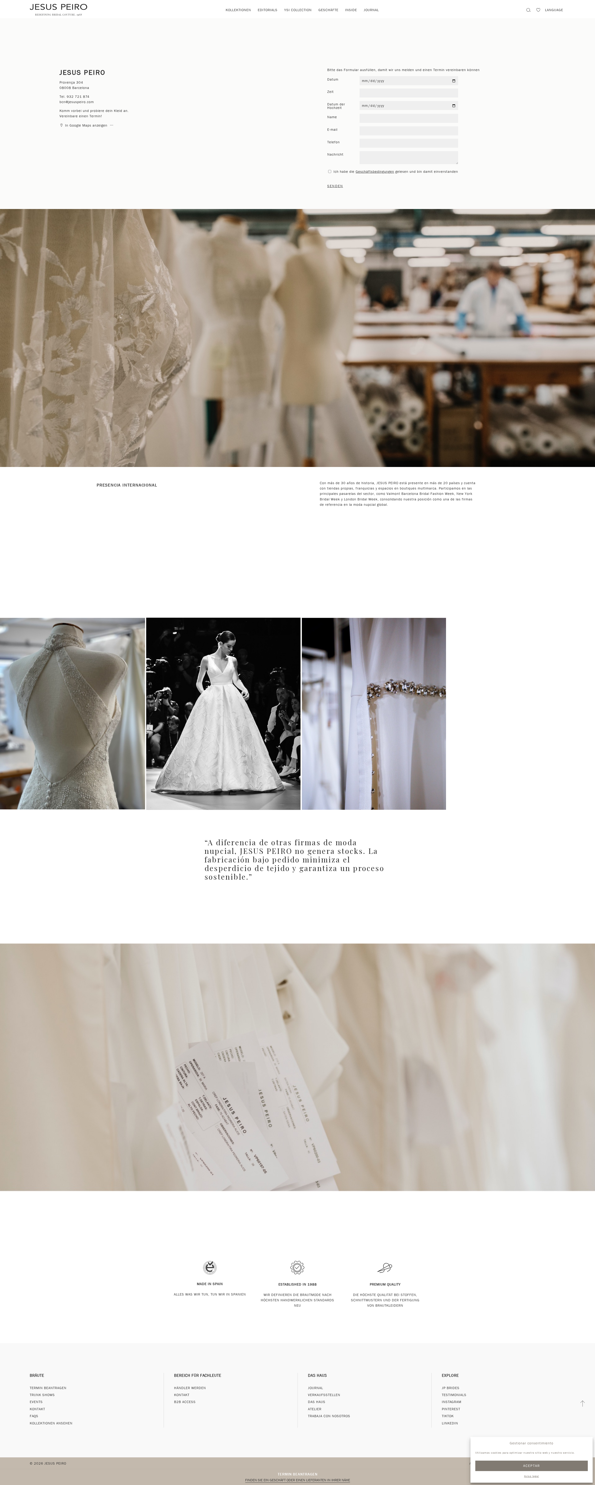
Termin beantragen (297, 1474)
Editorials (268, 10)
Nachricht (335, 154)
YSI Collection (298, 10)
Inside (351, 10)
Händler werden (190, 1388)
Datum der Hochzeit (336, 106)
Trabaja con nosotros (329, 1416)
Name (332, 117)
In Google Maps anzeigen (86, 125)
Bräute (37, 1375)
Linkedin (450, 1423)
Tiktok (448, 1416)
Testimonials (454, 1395)
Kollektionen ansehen (51, 1423)
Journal (371, 10)
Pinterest (451, 1409)
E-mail (332, 129)
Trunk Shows (42, 1395)
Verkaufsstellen (324, 1395)
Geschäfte (328, 10)
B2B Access (185, 1402)
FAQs (34, 1416)
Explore (450, 1375)
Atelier (314, 1409)
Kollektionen (238, 10)
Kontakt (37, 1409)
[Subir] (582, 1403)
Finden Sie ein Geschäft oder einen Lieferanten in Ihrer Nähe (297, 1480)
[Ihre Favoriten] (538, 10)
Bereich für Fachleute (197, 1375)
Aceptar (531, 1465)
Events (36, 1402)
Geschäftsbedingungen (375, 171)
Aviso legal (531, 1476)
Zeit (330, 91)
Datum (332, 79)
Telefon (333, 142)
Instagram (451, 1402)
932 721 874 (78, 96)
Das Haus (317, 1375)
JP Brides (450, 1388)
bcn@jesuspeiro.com (77, 102)
